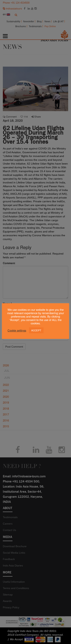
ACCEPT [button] (36, 330)
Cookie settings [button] (17, 330)
